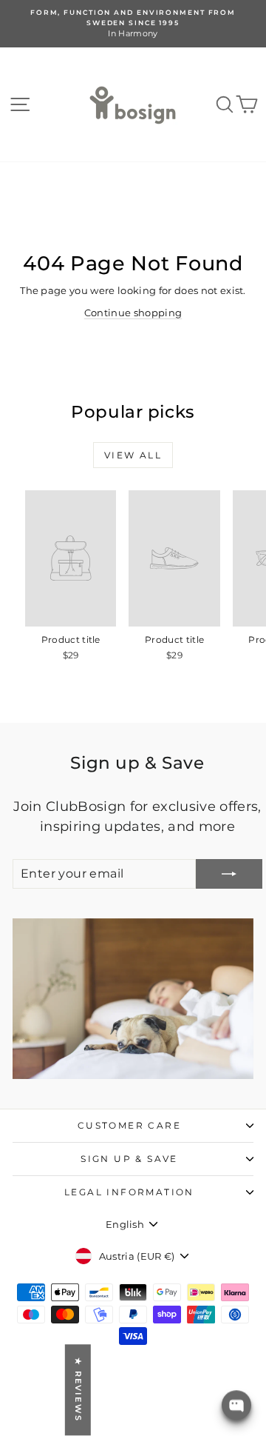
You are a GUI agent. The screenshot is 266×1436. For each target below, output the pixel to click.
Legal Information (129, 1192)
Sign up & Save (129, 1158)
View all (133, 455)
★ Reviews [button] (78, 1390)
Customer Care (129, 1125)
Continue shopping (133, 312)
